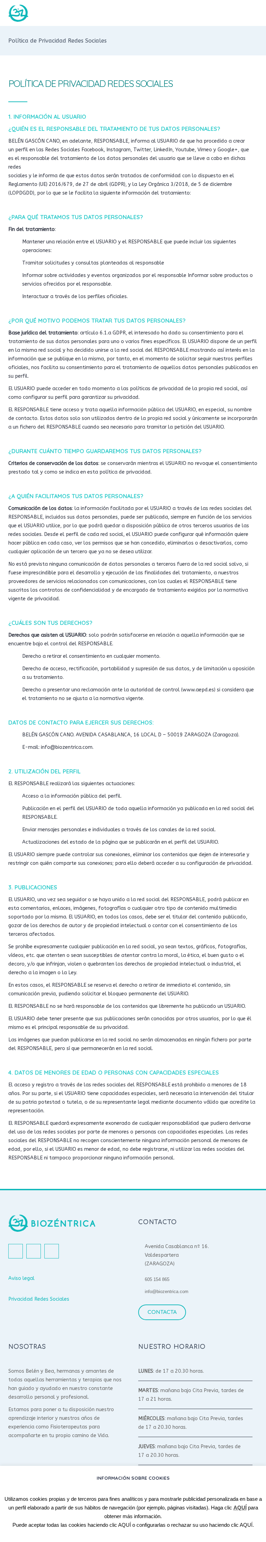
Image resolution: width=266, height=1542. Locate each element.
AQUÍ (240, 1507)
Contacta (162, 1312)
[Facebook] (16, 1251)
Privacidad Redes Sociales (38, 1299)
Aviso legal (21, 1278)
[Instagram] (34, 1251)
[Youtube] (52, 1251)
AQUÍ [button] (124, 1525)
